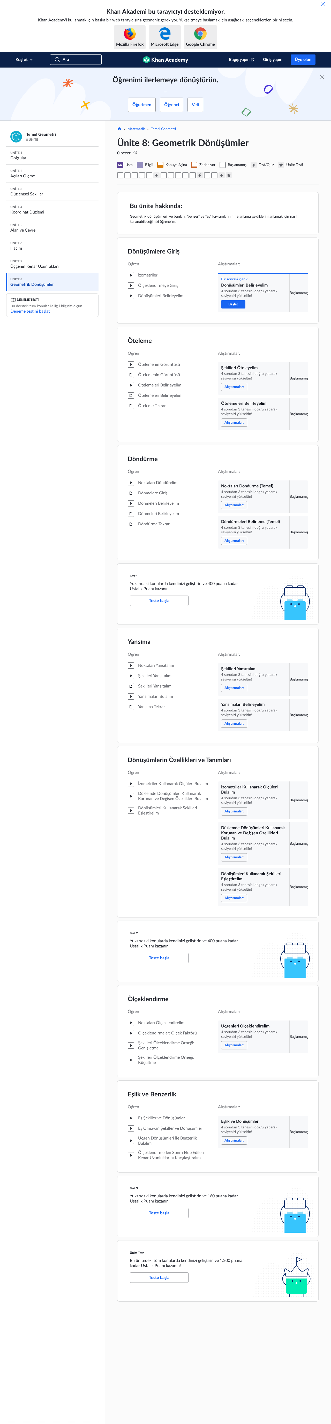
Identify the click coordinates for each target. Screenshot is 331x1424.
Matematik (136, 129)
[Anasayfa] (119, 129)
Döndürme (143, 459)
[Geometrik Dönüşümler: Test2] (200, 175)
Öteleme (140, 341)
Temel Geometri (163, 129)
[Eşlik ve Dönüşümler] (214, 175)
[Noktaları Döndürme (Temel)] (142, 175)
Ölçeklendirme (148, 999)
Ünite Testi (137, 1252)
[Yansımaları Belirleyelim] (171, 175)
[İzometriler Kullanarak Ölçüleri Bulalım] (178, 175)
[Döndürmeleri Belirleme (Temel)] (149, 175)
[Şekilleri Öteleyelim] (127, 175)
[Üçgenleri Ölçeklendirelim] (207, 175)
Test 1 (134, 575)
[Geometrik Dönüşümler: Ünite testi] (229, 175)
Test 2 (134, 933)
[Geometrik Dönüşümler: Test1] (156, 175)
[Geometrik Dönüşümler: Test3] (222, 175)
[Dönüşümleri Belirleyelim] (120, 175)
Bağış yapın (239, 60)
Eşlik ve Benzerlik (152, 1094)
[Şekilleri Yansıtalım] (164, 175)
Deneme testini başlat (30, 311)
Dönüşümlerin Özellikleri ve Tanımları (179, 760)
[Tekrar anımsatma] (323, 4)
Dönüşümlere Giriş (154, 252)
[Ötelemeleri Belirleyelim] (135, 175)
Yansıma (139, 642)
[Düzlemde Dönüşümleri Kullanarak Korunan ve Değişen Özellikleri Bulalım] (185, 175)
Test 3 (134, 1188)
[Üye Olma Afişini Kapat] (322, 77)
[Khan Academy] (165, 59)
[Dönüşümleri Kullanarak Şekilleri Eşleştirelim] (193, 175)
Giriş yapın (272, 60)
